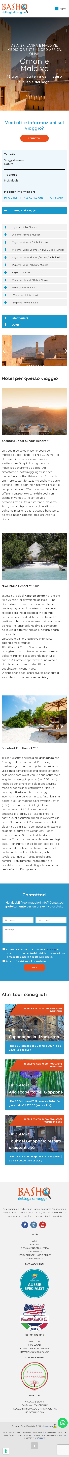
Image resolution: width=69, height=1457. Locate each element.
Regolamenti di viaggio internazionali (34, 1408)
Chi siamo (56, 197)
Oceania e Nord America (35, 1248)
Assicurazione (33, 197)
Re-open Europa (34, 1412)
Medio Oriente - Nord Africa (34, 1255)
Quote (15, 324)
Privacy (51, 949)
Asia (34, 1241)
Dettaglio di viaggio (24, 210)
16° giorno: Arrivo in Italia (25, 302)
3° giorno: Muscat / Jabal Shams (30, 242)
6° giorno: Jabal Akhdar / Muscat (30, 264)
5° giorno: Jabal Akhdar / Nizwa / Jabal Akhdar (38, 257)
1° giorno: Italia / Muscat (25, 227)
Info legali (34, 1344)
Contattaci (34, 138)
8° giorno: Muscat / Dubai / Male (30, 279)
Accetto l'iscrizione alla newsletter (26, 961)
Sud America (34, 1251)
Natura (8, 164)
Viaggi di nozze (14, 160)
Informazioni (20, 318)
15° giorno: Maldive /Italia (25, 295)
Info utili (10, 197)
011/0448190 (40, 1438)
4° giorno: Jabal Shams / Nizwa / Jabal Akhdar (38, 249)
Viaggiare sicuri (34, 1401)
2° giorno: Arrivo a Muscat (26, 234)
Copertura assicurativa (34, 1348)
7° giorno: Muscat (21, 272)
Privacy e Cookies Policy (34, 1351)
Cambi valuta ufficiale (35, 1405)
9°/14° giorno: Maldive (23, 287)
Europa (34, 1244)
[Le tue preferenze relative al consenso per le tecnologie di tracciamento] (6, 1451)
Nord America (34, 1258)
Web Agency (47, 1426)
